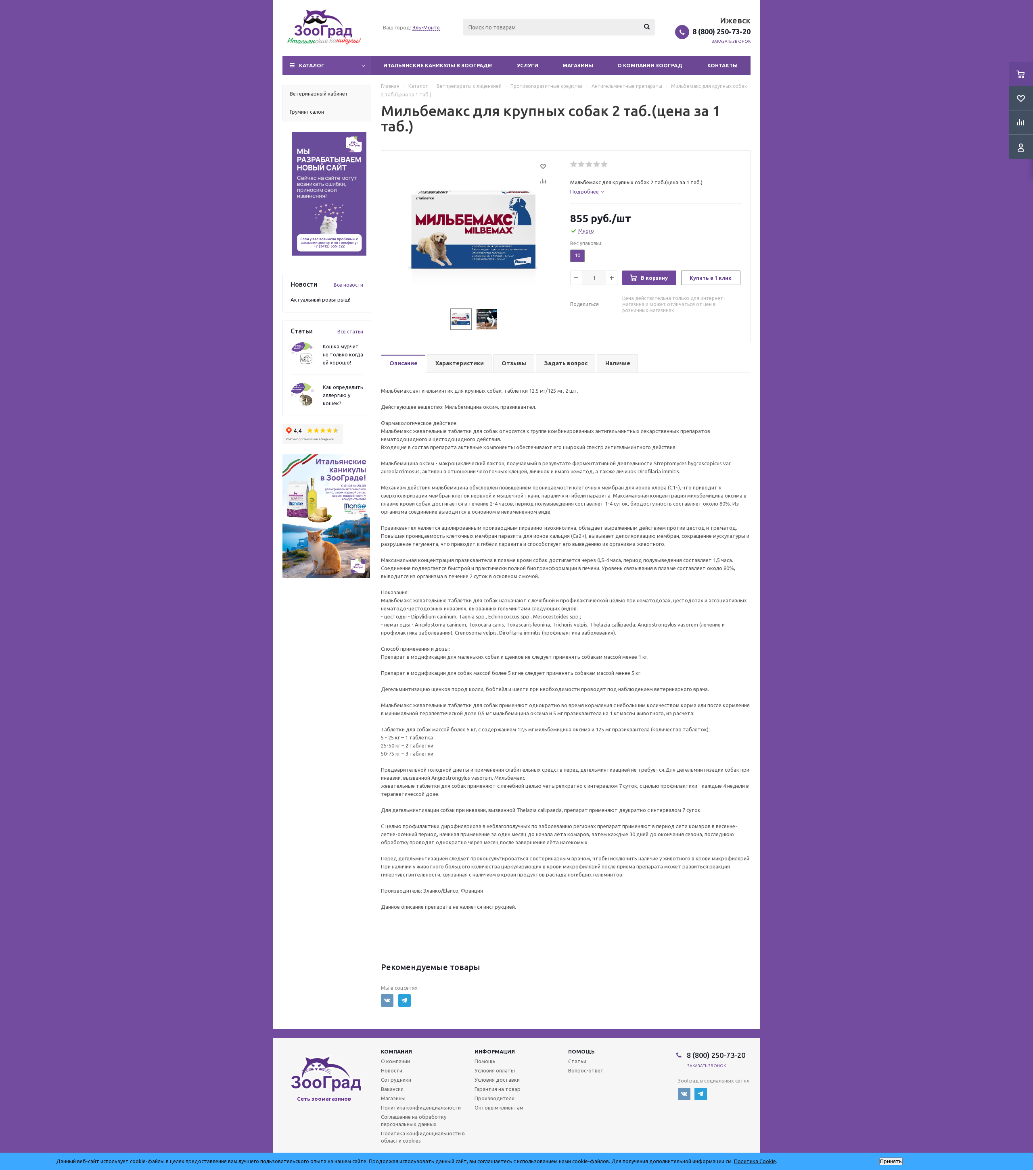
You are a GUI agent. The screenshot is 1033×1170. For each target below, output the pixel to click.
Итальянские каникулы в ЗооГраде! (438, 65)
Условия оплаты (495, 1070)
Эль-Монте (426, 27)
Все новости (348, 284)
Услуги (527, 65)
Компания (396, 1051)
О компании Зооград (649, 65)
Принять (891, 1161)
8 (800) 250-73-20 (721, 31)
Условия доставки (497, 1080)
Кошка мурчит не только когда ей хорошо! (343, 354)
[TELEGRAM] (404, 1000)
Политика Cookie (755, 1161)
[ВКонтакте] (387, 1000)
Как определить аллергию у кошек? (343, 395)
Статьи (577, 1061)
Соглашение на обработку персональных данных (413, 1120)
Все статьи (350, 331)
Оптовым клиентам (499, 1107)
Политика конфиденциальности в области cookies (423, 1136)
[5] (605, 164)
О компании (395, 1061)
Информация (495, 1051)
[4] (597, 164)
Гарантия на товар (498, 1089)
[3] (589, 164)
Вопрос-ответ (586, 1070)
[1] (574, 164)
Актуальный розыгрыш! (320, 299)
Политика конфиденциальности (421, 1107)
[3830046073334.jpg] (474, 230)
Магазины (578, 65)
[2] (582, 164)
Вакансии (392, 1089)
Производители (494, 1098)
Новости (391, 1070)
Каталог (311, 65)
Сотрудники (396, 1080)
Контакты (722, 65)
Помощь (581, 1051)
